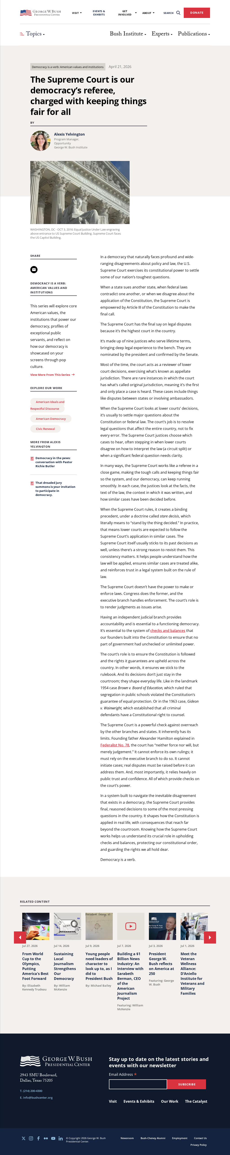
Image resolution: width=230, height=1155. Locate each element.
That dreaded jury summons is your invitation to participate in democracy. (55, 489)
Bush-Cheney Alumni (153, 1138)
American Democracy (51, 419)
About (146, 13)
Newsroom (127, 1138)
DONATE (196, 13)
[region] (115, 962)
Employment (179, 1138)
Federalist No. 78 (114, 745)
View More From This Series (50, 375)
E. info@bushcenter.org (36, 1098)
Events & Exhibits (99, 12)
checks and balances (167, 630)
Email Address (123, 1074)
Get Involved (125, 12)
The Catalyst (196, 1101)
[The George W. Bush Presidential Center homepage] (40, 13)
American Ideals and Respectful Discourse (47, 405)
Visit (75, 13)
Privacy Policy (198, 1144)
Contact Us (200, 1138)
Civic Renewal (45, 429)
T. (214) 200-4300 (31, 1091)
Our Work (169, 1101)
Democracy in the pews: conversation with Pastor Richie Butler (53, 462)
